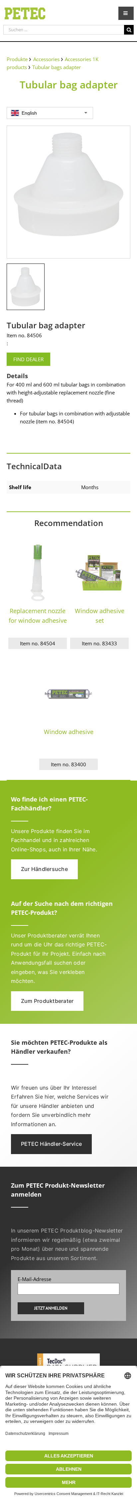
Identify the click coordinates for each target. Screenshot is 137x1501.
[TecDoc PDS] (68, 1353)
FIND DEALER (28, 359)
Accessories (46, 59)
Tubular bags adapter (56, 67)
